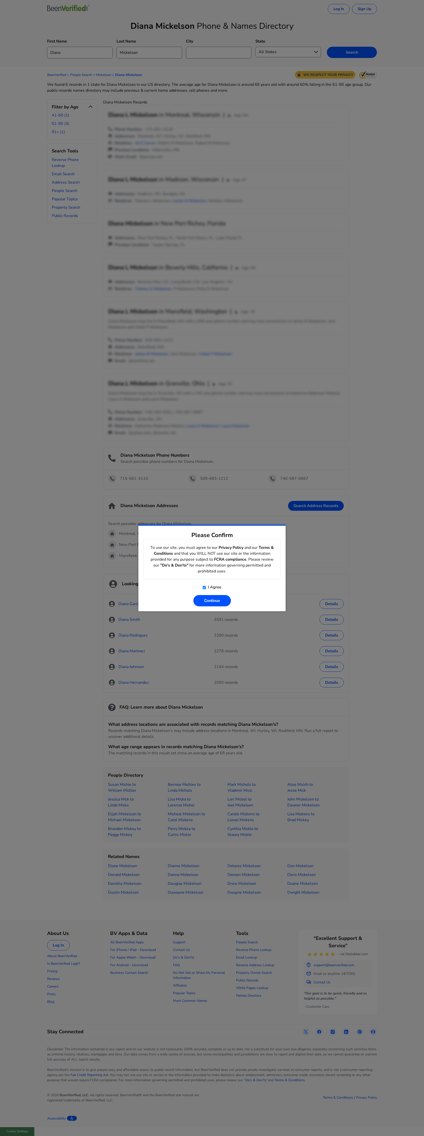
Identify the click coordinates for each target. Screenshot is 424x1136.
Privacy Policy (231, 547)
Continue (212, 600)
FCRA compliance (230, 559)
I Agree (214, 587)
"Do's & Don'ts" (174, 565)
